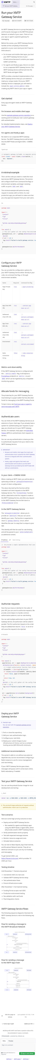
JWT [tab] (10, 540)
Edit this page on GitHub (10, 1016)
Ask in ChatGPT (18, 20)
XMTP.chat (25, 1059)
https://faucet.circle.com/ (9, 858)
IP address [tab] (4, 540)
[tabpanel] (18, 568)
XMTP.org (8, 1059)
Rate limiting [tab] (16, 540)
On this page (29, 6)
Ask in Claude (29, 20)
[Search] (34, 2)
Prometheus (5, 376)
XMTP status (17, 1059)
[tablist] (18, 540)
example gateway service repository (19, 115)
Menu (15, 2)
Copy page (6, 20)
